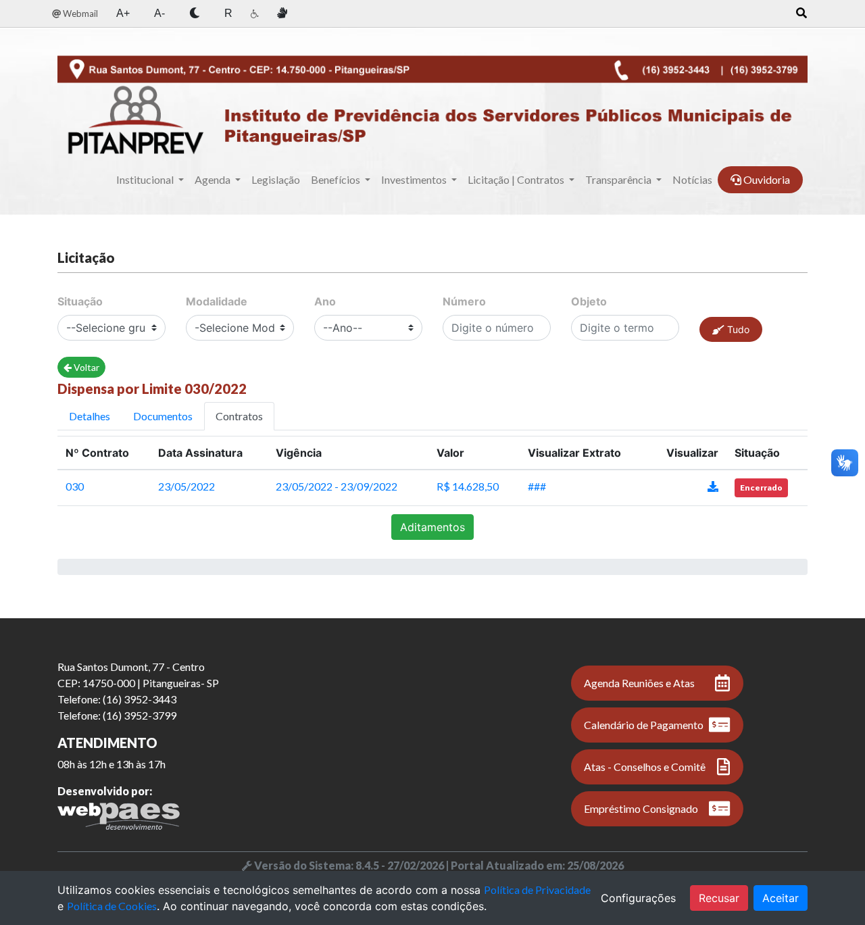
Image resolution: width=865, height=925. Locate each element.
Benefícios (336, 179)
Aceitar (780, 898)
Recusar (719, 898)
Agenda (213, 179)
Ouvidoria (765, 179)
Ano (325, 301)
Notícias (692, 179)
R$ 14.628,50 (468, 486)
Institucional (146, 179)
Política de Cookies (112, 905)
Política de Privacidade (537, 889)
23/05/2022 (186, 486)
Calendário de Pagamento (643, 724)
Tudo (736, 329)
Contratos (239, 415)
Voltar (85, 367)
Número (464, 301)
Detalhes (89, 415)
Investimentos (415, 179)
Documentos (163, 415)
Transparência (619, 179)
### (537, 486)
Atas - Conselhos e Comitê (645, 766)
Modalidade (216, 301)
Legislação (275, 179)
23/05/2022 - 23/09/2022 (336, 486)
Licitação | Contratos (517, 179)
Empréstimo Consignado (641, 808)
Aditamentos (432, 527)
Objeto (589, 301)
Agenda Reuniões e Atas (639, 682)
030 (75, 486)
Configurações (638, 898)
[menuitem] (75, 14)
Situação (80, 301)
